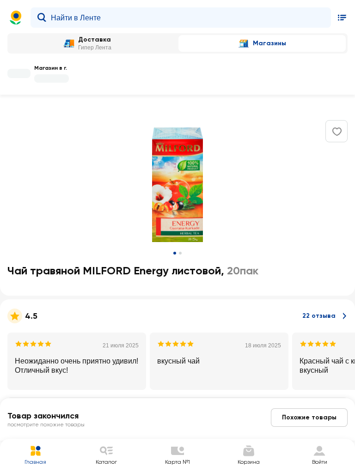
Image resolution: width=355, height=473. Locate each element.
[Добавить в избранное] (337, 132)
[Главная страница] (15, 17)
